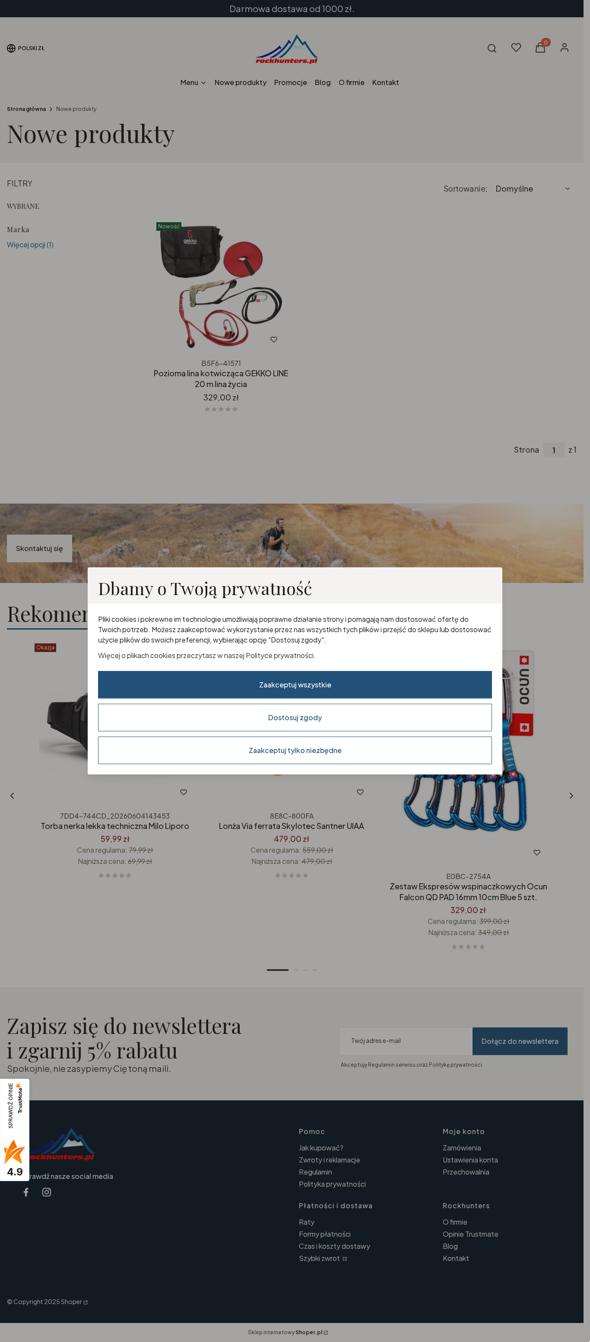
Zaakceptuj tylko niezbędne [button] (295, 750)
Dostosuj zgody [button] (295, 717)
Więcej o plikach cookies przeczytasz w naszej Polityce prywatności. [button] (207, 655)
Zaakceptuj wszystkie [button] (295, 684)
